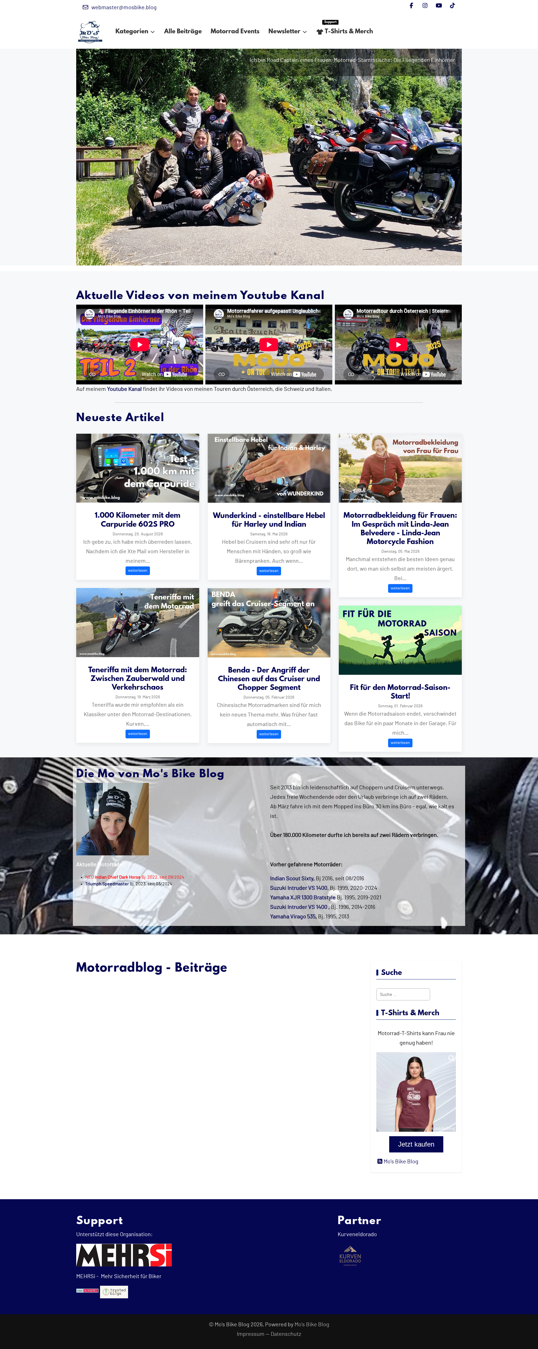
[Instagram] (425, 6)
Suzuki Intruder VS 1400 (298, 907)
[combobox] (403, 994)
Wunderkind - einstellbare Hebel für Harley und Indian (269, 520)
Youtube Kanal (124, 389)
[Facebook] (411, 6)
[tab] (262, 253)
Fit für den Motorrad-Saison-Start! (400, 692)
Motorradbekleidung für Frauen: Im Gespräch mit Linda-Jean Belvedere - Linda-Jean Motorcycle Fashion (400, 529)
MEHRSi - (87, 1276)
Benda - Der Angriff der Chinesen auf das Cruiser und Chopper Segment (269, 679)
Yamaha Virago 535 (293, 916)
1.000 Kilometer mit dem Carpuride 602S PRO (137, 520)
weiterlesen (137, 571)
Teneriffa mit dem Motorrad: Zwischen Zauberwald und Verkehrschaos (137, 679)
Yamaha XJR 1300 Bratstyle (303, 897)
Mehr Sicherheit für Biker (130, 1276)
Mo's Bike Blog (311, 1324)
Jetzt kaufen (416, 1144)
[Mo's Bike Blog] (90, 32)
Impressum (251, 1334)
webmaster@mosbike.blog (124, 7)
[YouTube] (438, 6)
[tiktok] (452, 6)
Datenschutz (286, 1334)
